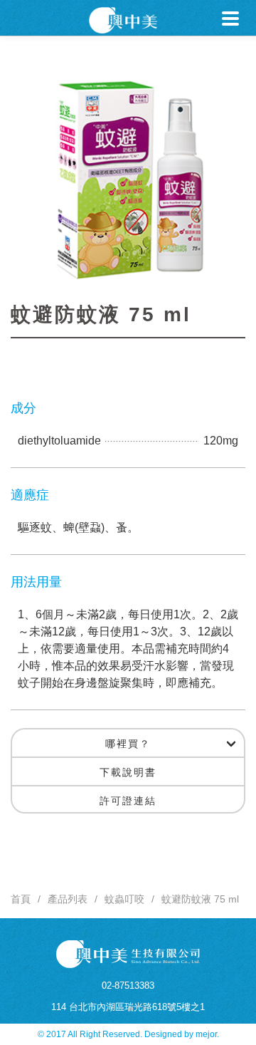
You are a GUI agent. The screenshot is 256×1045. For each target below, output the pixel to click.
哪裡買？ (128, 743)
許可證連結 (128, 800)
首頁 (21, 899)
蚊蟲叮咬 (124, 899)
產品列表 (67, 899)
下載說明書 (128, 772)
